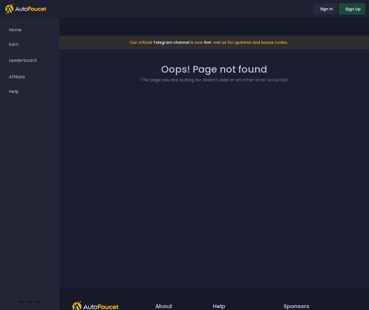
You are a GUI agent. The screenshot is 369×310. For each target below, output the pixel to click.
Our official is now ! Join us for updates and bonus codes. (209, 42)
